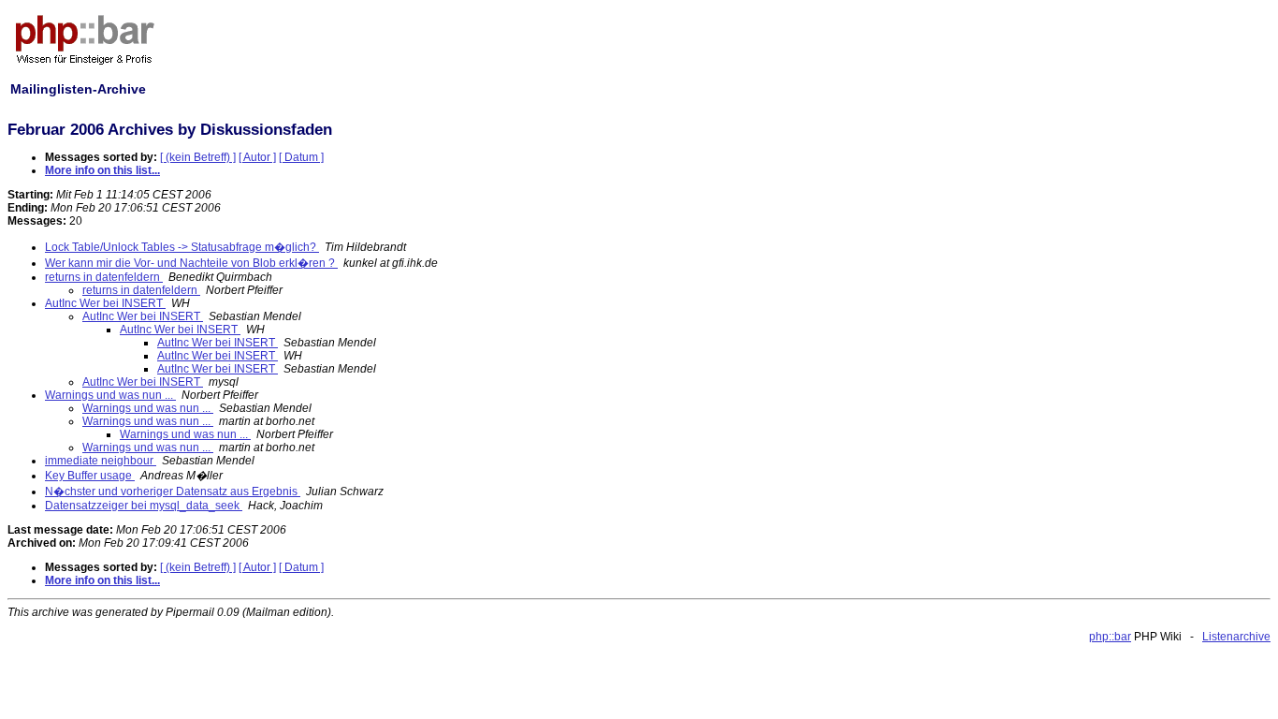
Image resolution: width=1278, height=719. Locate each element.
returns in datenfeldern (104, 277)
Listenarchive (1236, 636)
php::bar (1110, 636)
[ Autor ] (257, 157)
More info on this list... (102, 170)
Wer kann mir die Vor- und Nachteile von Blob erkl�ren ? (191, 263)
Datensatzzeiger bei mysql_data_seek (143, 505)
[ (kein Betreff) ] (198, 157)
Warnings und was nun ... (110, 395)
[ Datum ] (301, 157)
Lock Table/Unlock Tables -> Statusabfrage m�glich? (182, 247)
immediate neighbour (100, 460)
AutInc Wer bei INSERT (105, 303)
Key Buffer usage (90, 475)
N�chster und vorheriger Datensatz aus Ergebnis (172, 491)
